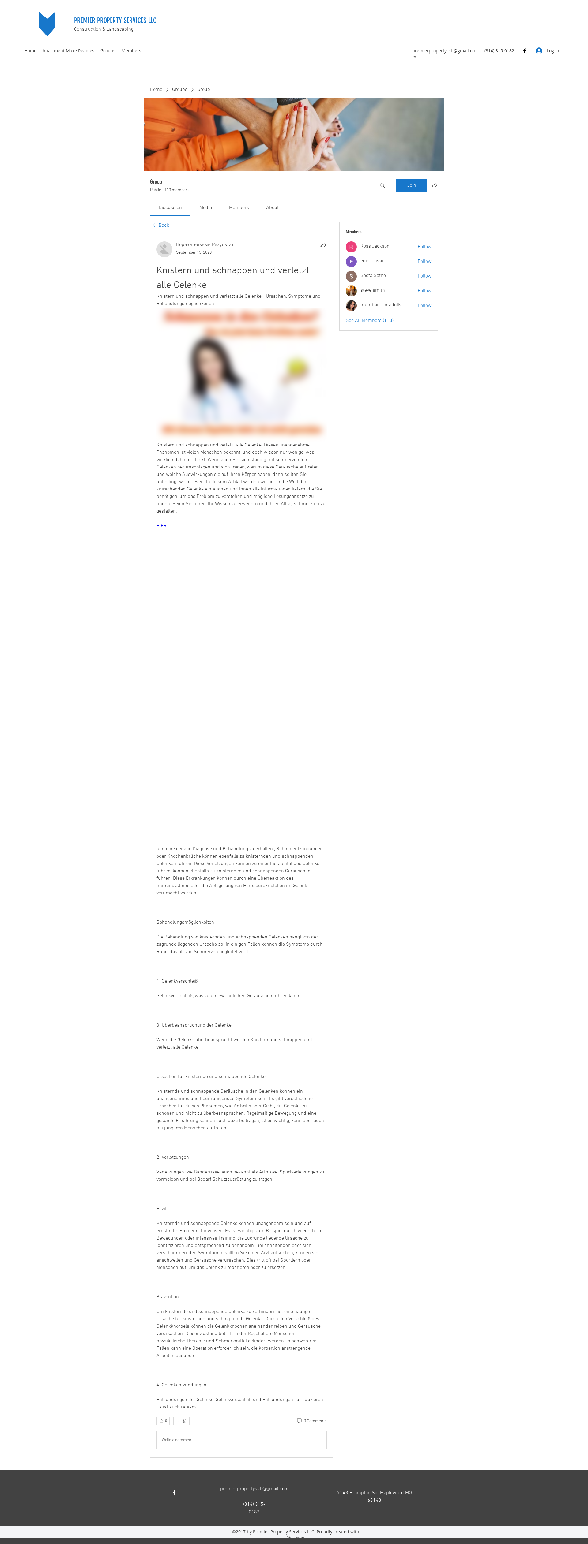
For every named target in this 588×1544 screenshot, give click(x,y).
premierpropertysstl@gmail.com (254, 1489)
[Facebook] (525, 51)
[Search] (382, 185)
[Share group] (434, 185)
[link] (170, 208)
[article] (241, 846)
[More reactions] (181, 1421)
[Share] (323, 245)
